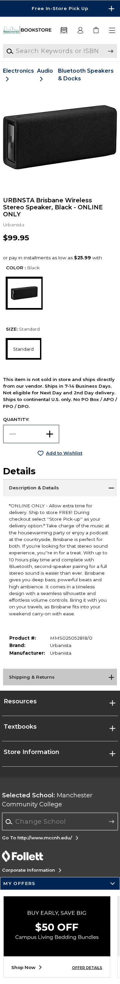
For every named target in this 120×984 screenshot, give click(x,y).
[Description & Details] (60, 488)
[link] (96, 30)
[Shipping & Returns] (60, 677)
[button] (60, 8)
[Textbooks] (64, 30)
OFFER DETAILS (87, 968)
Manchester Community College (47, 800)
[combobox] (60, 822)
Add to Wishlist (64, 453)
